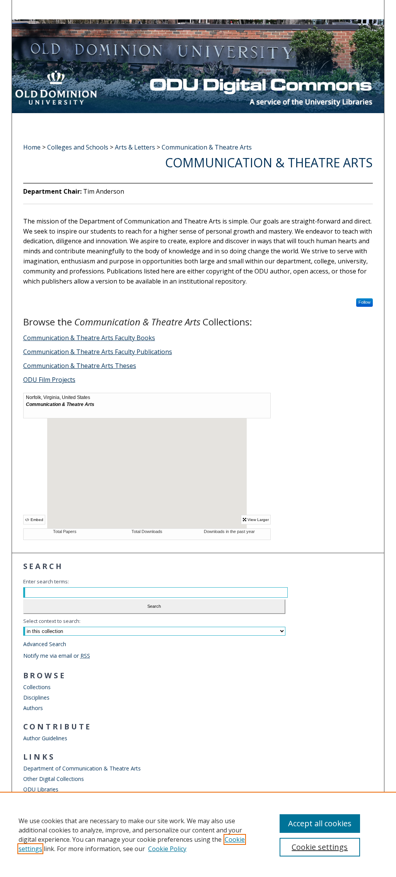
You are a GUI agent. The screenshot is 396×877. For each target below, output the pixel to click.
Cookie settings (320, 847)
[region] (198, 834)
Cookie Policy (167, 848)
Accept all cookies (320, 823)
